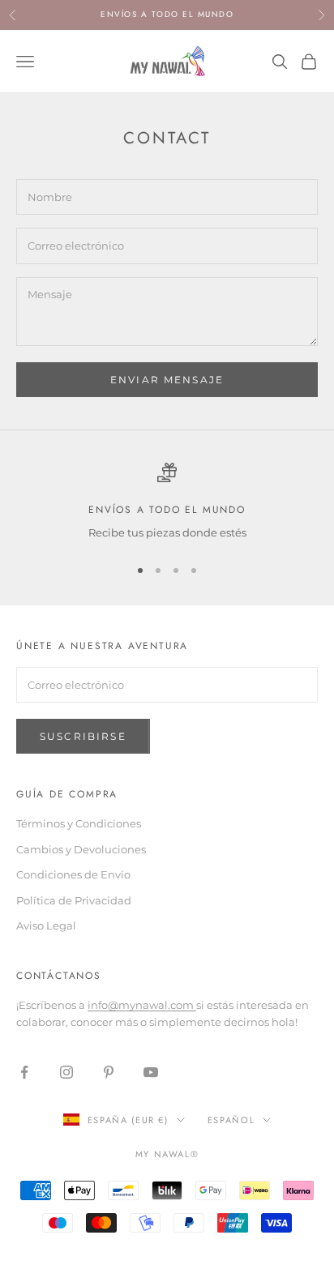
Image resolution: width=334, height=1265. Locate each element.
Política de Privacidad (73, 900)
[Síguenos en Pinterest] (109, 1072)
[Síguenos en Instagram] (66, 1072)
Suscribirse (83, 736)
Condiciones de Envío (73, 874)
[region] (167, 502)
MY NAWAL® (167, 1153)
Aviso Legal (46, 925)
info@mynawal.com (142, 1004)
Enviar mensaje (167, 380)
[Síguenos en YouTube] (151, 1072)
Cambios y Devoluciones (81, 849)
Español (231, 1119)
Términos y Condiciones (78, 823)
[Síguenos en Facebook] (24, 1072)
